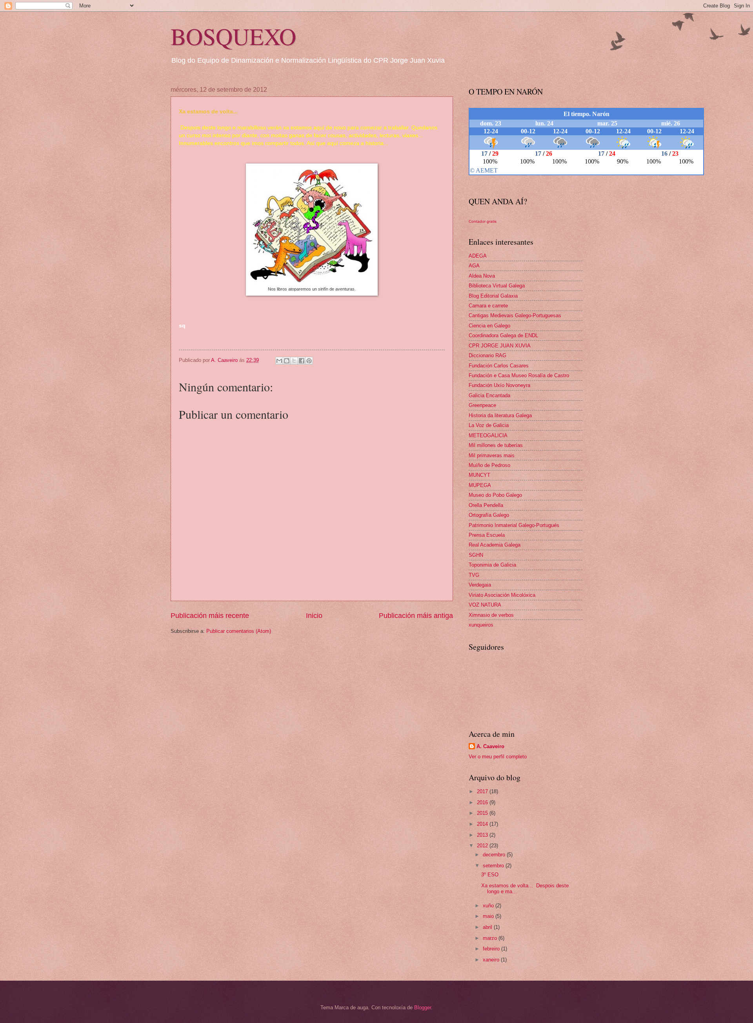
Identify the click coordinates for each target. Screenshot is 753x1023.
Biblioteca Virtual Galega (497, 286)
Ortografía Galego (489, 515)
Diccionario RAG (487, 355)
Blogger (422, 1007)
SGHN (476, 555)
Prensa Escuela (487, 535)
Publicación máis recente (210, 616)
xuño (489, 906)
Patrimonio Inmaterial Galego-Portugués (514, 525)
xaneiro (492, 960)
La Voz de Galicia (489, 425)
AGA (474, 266)
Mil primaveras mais (492, 455)
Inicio (314, 616)
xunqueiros (481, 625)
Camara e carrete (488, 306)
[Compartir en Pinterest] (309, 361)
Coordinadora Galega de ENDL (503, 335)
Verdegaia (480, 585)
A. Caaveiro (490, 746)
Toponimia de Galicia (492, 565)
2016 (483, 802)
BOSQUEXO (233, 36)
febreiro (492, 949)
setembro (494, 866)
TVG (474, 575)
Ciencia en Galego (489, 326)
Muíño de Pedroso (489, 465)
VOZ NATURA (485, 605)
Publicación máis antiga (416, 616)
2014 (483, 824)
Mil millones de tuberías (496, 445)
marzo (490, 938)
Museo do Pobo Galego (495, 495)
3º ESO (489, 875)
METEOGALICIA (488, 435)
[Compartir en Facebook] (302, 361)
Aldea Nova (482, 276)
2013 (483, 835)
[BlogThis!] (287, 361)
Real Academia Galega (494, 545)
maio (489, 916)
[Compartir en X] (294, 361)
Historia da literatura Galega (500, 415)
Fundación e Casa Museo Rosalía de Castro (519, 375)
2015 (483, 813)
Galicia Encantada (489, 395)
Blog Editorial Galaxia (493, 296)
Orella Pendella (486, 505)
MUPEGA (480, 485)
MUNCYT (479, 475)
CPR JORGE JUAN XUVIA (500, 346)
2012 (483, 846)
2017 (483, 791)
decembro (495, 855)
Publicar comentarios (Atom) (238, 631)
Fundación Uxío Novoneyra (499, 385)
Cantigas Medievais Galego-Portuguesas (515, 315)
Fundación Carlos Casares (499, 366)
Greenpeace (482, 405)
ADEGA (478, 256)
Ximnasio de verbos (491, 615)
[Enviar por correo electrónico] (279, 361)
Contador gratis (483, 221)
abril (488, 927)
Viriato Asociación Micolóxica (502, 595)
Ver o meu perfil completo (498, 757)
